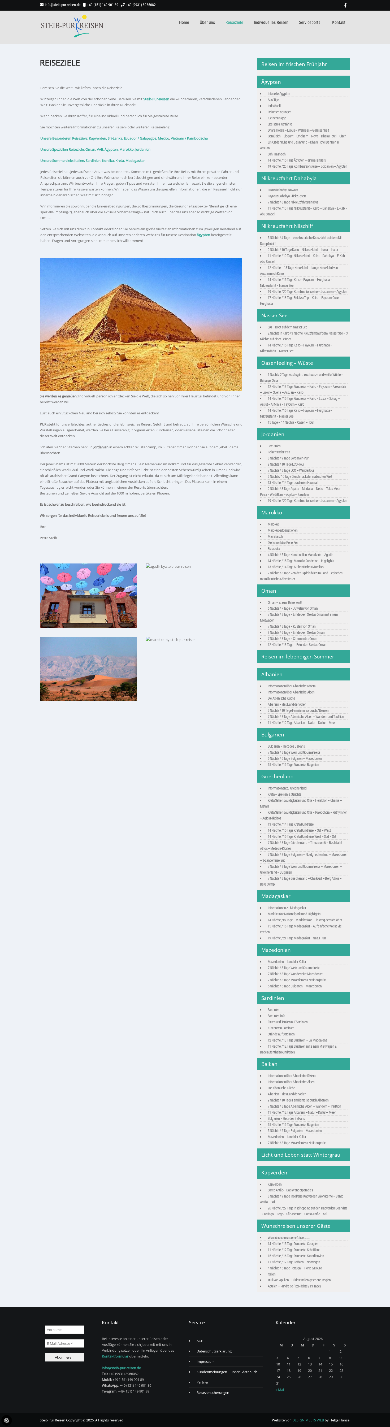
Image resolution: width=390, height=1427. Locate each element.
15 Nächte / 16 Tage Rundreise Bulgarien (293, 764)
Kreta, (120, 160)
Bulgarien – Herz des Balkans (286, 746)
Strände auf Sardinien (281, 1034)
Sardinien (273, 1010)
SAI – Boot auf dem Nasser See (287, 327)
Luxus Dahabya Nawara (283, 190)
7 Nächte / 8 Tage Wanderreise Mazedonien (295, 974)
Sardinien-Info (276, 1016)
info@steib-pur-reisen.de (63, 5)
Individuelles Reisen (271, 22)
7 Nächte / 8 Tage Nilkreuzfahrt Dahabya (293, 202)
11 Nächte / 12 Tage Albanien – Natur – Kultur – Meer (301, 723)
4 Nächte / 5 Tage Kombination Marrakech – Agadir (300, 555)
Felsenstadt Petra (279, 452)
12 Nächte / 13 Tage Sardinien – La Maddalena (297, 1040)
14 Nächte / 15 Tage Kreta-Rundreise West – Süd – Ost (302, 836)
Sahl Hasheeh (276, 154)
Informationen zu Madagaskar (287, 908)
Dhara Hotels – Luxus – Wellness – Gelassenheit (298, 130)
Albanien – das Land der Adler (287, 704)
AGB (200, 1340)
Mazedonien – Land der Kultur (287, 962)
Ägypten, (112, 149)
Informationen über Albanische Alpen (291, 692)
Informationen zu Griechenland (287, 788)
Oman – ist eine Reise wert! (284, 602)
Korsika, (108, 160)
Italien (271, 1274)
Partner (203, 1382)
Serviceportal (310, 22)
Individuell (274, 106)
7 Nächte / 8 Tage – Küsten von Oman (292, 626)
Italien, (79, 160)
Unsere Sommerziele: (56, 160)
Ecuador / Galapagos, (140, 138)
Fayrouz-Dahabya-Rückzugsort (287, 196)
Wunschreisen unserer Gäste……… (289, 1237)
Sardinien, (93, 160)
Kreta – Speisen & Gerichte (284, 794)
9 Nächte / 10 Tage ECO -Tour (286, 464)
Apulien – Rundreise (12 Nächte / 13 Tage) (294, 1286)
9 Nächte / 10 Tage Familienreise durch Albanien (298, 710)
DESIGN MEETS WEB (308, 1420)
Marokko (273, 524)
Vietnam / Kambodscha (189, 138)
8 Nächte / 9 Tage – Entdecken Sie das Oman (296, 632)
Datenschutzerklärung (214, 1351)
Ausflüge (273, 100)
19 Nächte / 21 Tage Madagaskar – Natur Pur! (297, 938)
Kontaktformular (115, 1356)
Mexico (163, 138)
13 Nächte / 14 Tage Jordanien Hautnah (293, 482)
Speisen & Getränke (280, 124)
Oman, (90, 149)
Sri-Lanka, (115, 138)
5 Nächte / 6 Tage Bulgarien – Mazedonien (295, 758)
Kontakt (338, 22)
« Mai (280, 1389)
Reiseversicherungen (213, 1392)
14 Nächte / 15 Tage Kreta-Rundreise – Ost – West (299, 830)
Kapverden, (97, 138)
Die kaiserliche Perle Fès (283, 542)
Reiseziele (234, 22)
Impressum (206, 1361)
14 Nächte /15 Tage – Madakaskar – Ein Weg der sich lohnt (305, 920)
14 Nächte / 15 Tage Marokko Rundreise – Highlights (301, 561)
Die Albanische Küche (281, 698)
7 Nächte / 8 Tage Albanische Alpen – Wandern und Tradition (306, 716)
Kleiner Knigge (277, 118)
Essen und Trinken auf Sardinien (287, 1022)
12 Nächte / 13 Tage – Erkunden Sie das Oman (297, 645)
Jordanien (142, 149)
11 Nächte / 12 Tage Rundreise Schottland (294, 1250)
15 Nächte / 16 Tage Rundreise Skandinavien (296, 1256)
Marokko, (127, 149)
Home (184, 22)
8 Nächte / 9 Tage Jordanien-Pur (288, 458)
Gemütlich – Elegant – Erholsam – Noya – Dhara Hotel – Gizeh (307, 136)
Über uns (207, 22)
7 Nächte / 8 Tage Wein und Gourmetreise (294, 752)
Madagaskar (135, 160)
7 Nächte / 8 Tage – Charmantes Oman (292, 638)
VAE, (100, 149)
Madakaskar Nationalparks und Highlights (294, 914)
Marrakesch (275, 536)
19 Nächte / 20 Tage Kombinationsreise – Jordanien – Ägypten (307, 166)
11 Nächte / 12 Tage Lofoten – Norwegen (294, 1262)
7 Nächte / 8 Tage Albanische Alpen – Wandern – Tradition (304, 1106)
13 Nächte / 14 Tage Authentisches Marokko (296, 567)
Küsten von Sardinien (281, 1028)
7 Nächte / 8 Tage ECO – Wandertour (291, 470)
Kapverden (274, 1184)
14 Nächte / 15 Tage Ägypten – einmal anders (297, 160)
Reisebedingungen (280, 112)
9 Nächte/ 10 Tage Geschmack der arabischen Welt (300, 476)
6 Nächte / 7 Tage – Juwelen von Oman (293, 608)
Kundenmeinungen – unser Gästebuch (227, 1371)
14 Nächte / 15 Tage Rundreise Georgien (293, 1244)
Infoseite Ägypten (279, 94)
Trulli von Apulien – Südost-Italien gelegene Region (299, 1280)
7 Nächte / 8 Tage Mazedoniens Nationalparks (297, 980)
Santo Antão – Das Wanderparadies (290, 1190)
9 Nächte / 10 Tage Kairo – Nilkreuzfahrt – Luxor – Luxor (303, 250)
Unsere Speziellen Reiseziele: (62, 149)
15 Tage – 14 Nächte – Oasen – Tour (291, 422)
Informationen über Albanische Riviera (291, 686)
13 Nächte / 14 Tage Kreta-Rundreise (291, 824)
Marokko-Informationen (282, 530)
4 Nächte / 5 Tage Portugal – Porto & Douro (295, 1268)
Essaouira (274, 548)
